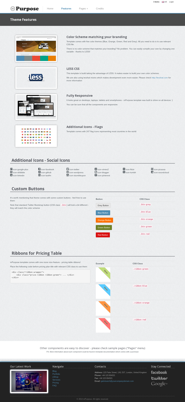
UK (165, 2)
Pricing (55, 382)
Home (50, 8)
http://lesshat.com (160, 77)
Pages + (83, 8)
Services (56, 380)
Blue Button (103, 213)
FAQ (54, 385)
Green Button (104, 227)
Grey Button (103, 205)
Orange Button (104, 220)
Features (66, 8)
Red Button (103, 235)
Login (171, 2)
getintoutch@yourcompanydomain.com (117, 381)
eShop (55, 377)
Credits (100, 8)
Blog (54, 371)
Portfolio (56, 374)
